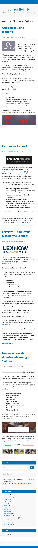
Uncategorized (8, 522)
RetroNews (22, 220)
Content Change (8, 497)
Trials (5, 520)
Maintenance (7, 509)
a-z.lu (26, 441)
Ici (3, 212)
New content (7, 511)
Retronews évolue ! (14, 146)
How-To (6, 505)
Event (5, 503)
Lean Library (30, 479)
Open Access (7, 516)
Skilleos (27, 439)
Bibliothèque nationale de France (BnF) (15, 172)
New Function (8, 513)
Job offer (6, 507)
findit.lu (29, 218)
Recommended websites (11, 518)
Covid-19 (6, 499)
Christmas (6, 495)
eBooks (6, 501)
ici (33, 112)
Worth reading (8, 524)
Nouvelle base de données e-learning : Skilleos (15, 357)
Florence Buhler (21, 37)
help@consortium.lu (25, 483)
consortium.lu (19, 9)
